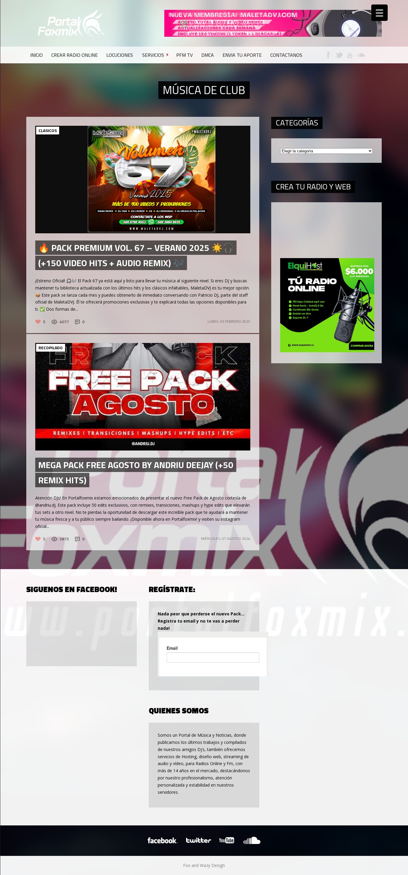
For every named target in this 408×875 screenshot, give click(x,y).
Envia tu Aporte (242, 55)
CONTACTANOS (286, 55)
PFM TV (184, 55)
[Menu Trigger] (379, 12)
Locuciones (119, 55)
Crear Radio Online (74, 55)
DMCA (207, 55)
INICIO (36, 55)
